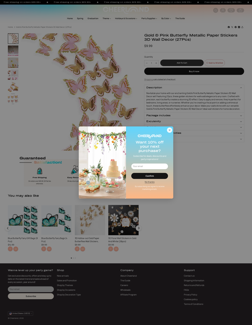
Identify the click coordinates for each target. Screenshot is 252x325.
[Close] (169, 130)
